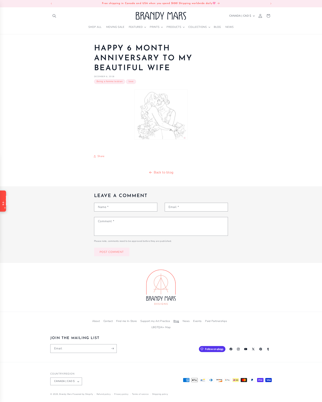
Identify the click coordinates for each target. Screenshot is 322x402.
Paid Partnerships (216, 321)
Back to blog (163, 172)
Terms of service (140, 394)
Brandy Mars (65, 394)
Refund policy (104, 394)
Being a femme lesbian (110, 81)
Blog (176, 321)
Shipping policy (160, 394)
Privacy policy (121, 394)
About (96, 321)
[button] (54, 16)
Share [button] (100, 156)
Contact (108, 321)
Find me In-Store (126, 321)
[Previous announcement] (51, 3)
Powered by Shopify (82, 394)
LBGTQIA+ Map (161, 327)
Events (197, 321)
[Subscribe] (113, 348)
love (131, 81)
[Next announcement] (271, 3)
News (186, 321)
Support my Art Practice (155, 321)
